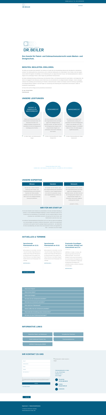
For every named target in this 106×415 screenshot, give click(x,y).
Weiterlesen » (26, 263)
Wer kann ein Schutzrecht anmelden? (35, 302)
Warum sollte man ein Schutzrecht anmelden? (37, 308)
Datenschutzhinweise (35, 406)
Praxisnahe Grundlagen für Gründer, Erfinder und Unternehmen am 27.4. (73, 245)
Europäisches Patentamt (68, 334)
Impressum (25, 406)
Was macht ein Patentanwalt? (33, 305)
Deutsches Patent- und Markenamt (37, 334)
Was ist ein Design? (30, 295)
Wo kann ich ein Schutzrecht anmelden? (35, 298)
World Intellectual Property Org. (37, 339)
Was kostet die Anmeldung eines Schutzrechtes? (38, 312)
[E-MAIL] (56, 384)
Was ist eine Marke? (30, 292)
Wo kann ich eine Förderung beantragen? (36, 315)
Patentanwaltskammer (68, 339)
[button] (53, 288)
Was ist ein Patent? (30, 288)
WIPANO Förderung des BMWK (37, 344)
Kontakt (80, 5)
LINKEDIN (61, 389)
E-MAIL (61, 384)
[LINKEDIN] (56, 389)
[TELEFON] (56, 379)
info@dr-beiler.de (69, 1)
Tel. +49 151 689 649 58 (79, 1)
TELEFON (61, 379)
